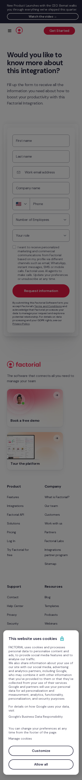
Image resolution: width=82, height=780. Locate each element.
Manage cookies (20, 738)
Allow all (41, 764)
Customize (41, 750)
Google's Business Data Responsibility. (36, 717)
